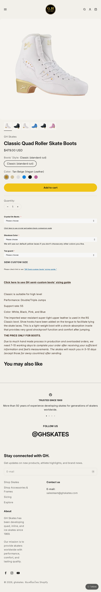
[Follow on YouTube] (18, 573)
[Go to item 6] (52, 126)
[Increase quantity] (17, 207)
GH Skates (10, 136)
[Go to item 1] (8, 126)
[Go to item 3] (26, 126)
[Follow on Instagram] (12, 573)
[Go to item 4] (34, 126)
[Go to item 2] (17, 126)
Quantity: (9, 200)
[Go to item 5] (43, 126)
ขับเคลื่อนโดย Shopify (36, 582)
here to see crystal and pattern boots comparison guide (30, 228)
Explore (8, 502)
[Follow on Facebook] (5, 573)
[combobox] (50, 221)
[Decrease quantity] (7, 207)
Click (6, 228)
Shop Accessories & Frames (16, 489)
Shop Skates (11, 482)
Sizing (8, 496)
